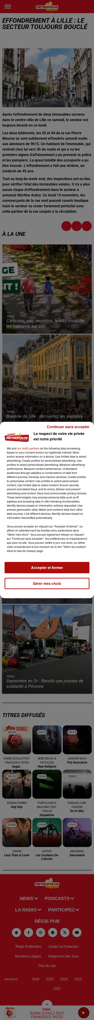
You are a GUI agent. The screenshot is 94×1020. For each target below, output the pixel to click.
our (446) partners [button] (28, 448)
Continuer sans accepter (68, 426)
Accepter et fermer (47, 567)
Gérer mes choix (47, 583)
